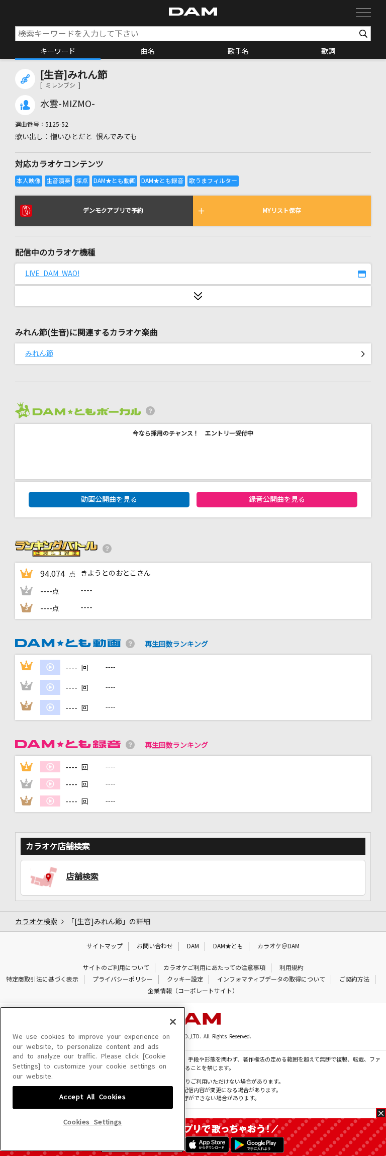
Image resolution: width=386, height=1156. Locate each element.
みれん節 (39, 353)
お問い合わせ (155, 946)
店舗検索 (82, 876)
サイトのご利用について (116, 968)
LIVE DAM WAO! (52, 273)
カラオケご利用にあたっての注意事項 (214, 968)
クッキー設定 (185, 979)
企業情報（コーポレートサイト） (193, 991)
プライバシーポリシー (122, 979)
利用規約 (291, 968)
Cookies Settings (93, 1122)
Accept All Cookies (92, 1097)
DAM (193, 946)
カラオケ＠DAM (278, 946)
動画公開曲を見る (109, 499)
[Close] (173, 1022)
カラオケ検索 (36, 921)
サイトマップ (104, 946)
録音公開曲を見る (277, 499)
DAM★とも (228, 946)
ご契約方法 (354, 979)
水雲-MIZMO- (67, 104)
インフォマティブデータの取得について (271, 979)
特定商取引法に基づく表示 (42, 979)
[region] (92, 1079)
